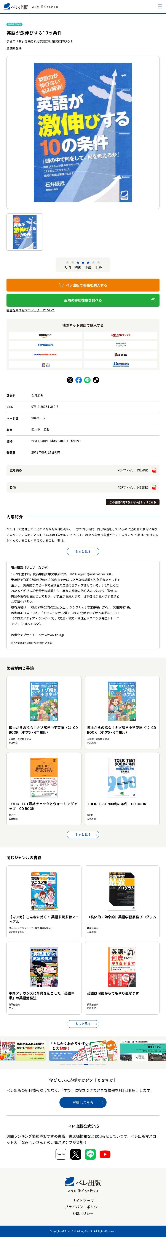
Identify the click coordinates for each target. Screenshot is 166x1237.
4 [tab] (80, 1064)
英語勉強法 (14, 48)
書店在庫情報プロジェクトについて (30, 310)
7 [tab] (97, 1064)
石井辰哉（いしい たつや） (30, 567)
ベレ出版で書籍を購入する (86, 285)
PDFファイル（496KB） (134, 487)
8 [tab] (103, 1064)
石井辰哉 (37, 395)
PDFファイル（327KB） (134, 470)
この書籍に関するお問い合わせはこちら (132, 502)
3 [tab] (74, 1064)
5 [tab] (86, 1064)
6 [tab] (91, 1064)
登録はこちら (83, 1103)
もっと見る (83, 551)
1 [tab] (62, 1064)
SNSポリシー (83, 1213)
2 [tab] (68, 1064)
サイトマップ (83, 1201)
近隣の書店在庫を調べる (83, 300)
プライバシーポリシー (83, 1207)
